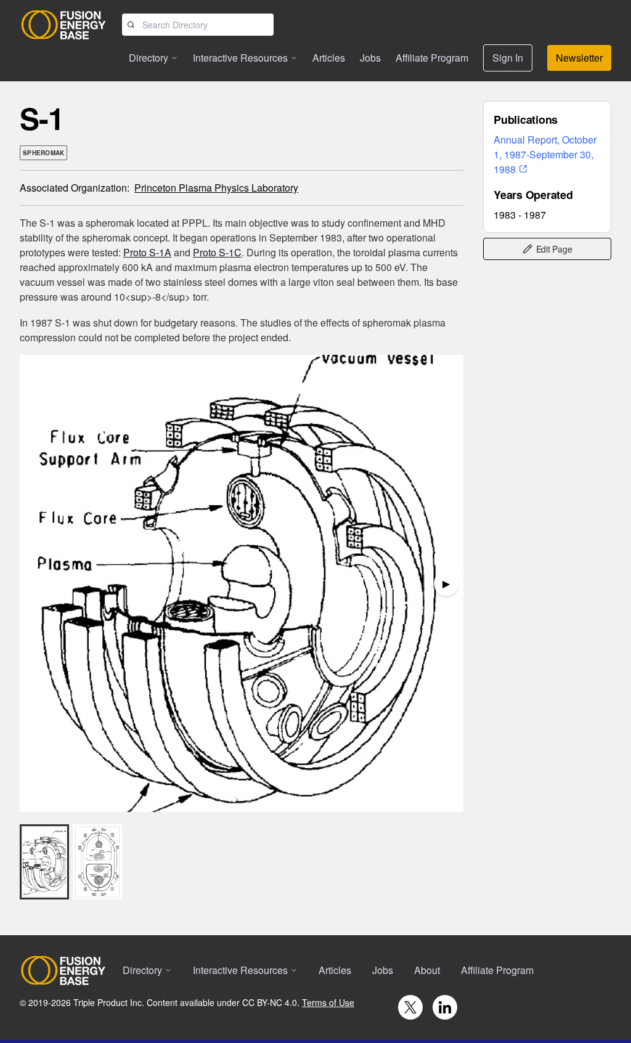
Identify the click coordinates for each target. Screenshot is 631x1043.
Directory (148, 58)
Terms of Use (328, 1002)
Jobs (370, 58)
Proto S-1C (217, 252)
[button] (234, 799)
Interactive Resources (240, 58)
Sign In (507, 58)
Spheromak (43, 152)
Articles (328, 58)
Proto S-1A (147, 252)
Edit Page (554, 249)
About (427, 970)
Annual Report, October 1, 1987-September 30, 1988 (545, 154)
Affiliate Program (432, 58)
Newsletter (579, 58)
